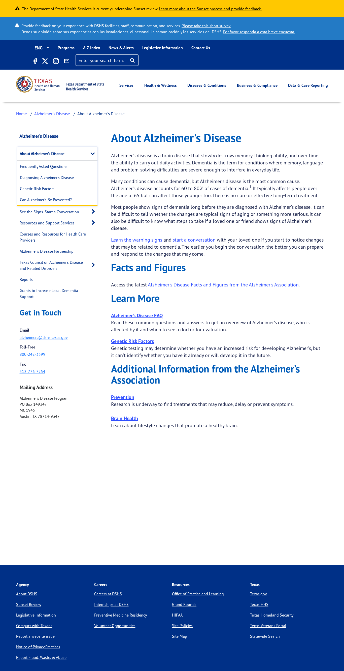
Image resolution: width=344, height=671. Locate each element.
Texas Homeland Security (271, 615)
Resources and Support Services (47, 222)
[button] (93, 153)
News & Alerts (121, 47)
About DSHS (26, 593)
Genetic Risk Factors (37, 188)
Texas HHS (259, 604)
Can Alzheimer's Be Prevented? (46, 199)
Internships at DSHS (111, 604)
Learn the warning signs (136, 240)
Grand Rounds (184, 604)
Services (126, 85)
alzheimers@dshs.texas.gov (44, 337)
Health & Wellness (160, 85)
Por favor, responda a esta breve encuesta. (259, 31)
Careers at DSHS (108, 593)
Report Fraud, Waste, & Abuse (41, 657)
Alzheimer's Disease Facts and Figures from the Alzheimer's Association (223, 284)
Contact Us (200, 47)
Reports (26, 279)
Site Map (179, 636)
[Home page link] (60, 84)
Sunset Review (28, 604)
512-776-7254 (32, 371)
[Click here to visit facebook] (35, 62)
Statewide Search (265, 636)
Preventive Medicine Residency (120, 615)
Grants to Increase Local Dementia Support (49, 293)
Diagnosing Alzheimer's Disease (47, 177)
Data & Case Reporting (308, 85)
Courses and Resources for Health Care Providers (53, 237)
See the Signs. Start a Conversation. (50, 211)
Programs (66, 47)
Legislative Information (162, 47)
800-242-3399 (32, 354)
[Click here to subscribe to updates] (66, 62)
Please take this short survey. (206, 25)
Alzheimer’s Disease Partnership (47, 251)
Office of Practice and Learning (198, 593)
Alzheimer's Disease (52, 113)
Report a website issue (35, 636)
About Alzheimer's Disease (42, 153)
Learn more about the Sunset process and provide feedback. (210, 8)
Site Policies (182, 625)
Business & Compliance (257, 85)
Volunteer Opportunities (114, 625)
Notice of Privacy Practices (38, 646)
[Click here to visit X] (44, 62)
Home (21, 113)
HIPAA (177, 615)
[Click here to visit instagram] (56, 62)
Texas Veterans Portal (268, 625)
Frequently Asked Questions (43, 166)
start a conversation (194, 240)
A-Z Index (91, 47)
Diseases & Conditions (206, 85)
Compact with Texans (34, 625)
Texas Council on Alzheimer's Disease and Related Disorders (51, 265)
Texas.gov (258, 593)
